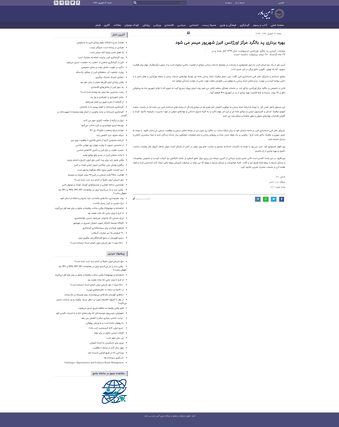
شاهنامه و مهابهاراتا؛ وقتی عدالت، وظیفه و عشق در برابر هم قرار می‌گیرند (89, 208)
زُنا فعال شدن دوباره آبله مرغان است (107, 52)
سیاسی (181, 25)
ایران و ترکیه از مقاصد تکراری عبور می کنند (103, 120)
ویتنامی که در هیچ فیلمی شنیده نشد (106, 352)
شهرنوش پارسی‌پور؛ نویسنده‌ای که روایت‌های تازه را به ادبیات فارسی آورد (90, 313)
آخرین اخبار (118, 35)
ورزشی (157, 25)
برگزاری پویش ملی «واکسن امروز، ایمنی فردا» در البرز (99, 165)
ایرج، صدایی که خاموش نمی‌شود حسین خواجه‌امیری (99, 218)
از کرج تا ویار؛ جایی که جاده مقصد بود (106, 213)
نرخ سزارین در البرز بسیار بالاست (108, 203)
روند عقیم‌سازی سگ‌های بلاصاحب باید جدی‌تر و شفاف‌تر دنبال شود (92, 198)
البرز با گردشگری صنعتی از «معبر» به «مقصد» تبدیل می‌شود (95, 62)
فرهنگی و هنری (228, 25)
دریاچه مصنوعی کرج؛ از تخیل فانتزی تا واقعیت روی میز (97, 140)
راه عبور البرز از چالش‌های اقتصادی (107, 87)
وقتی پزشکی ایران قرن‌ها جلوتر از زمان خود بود (102, 82)
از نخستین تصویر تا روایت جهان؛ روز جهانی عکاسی (100, 145)
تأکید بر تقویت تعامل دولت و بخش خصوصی (102, 67)
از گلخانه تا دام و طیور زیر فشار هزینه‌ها (104, 102)
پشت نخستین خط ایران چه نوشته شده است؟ (102, 92)
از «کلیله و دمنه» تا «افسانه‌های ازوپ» (105, 289)
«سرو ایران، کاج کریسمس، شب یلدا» (106, 328)
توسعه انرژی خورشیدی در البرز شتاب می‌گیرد (102, 125)
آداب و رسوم (260, 25)
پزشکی (146, 25)
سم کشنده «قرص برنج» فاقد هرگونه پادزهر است (100, 170)
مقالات (117, 25)
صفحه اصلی (277, 25)
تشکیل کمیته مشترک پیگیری (109, 77)
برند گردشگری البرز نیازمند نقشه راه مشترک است (101, 57)
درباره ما (228, 2)
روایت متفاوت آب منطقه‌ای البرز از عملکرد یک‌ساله (100, 72)
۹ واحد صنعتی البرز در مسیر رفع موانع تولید (103, 155)
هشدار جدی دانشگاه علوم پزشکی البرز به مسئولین (100, 42)
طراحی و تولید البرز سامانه (170, 422)
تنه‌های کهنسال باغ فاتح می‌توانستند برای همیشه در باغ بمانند (94, 294)
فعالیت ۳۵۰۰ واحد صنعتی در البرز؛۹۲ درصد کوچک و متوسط (96, 175)
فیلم (98, 25)
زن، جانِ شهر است (115, 338)
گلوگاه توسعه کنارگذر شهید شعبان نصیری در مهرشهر (98, 223)
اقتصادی (169, 25)
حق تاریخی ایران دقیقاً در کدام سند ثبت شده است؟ (99, 180)
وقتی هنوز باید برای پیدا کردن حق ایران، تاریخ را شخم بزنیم (95, 160)
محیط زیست (209, 25)
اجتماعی (193, 25)
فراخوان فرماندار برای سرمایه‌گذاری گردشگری (103, 228)
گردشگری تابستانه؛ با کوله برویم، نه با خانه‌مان (102, 107)
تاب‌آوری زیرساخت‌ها (114, 357)
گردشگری (244, 25)
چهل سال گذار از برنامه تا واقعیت (108, 347)
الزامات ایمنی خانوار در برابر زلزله (109, 333)
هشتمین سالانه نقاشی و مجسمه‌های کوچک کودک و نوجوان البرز (93, 185)
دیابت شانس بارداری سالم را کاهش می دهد (102, 318)
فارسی (281, 2)
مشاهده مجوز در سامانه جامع (109, 373)
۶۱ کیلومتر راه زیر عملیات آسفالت (107, 233)
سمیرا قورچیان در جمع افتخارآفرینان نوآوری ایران (101, 238)
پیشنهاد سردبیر (116, 254)
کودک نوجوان (132, 25)
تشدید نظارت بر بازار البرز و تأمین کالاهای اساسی (100, 150)
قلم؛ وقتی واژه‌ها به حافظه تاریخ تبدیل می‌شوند (101, 308)
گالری (107, 25)
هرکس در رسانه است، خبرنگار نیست (107, 47)
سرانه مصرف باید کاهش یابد (110, 135)
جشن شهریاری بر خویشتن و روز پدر (107, 97)
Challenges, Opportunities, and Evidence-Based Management (94, 362)
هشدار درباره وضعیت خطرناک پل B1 (107, 130)
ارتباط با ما (239, 2)
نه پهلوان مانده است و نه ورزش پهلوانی (104, 323)
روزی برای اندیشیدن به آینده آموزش (107, 343)
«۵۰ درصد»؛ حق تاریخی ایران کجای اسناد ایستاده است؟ (97, 243)
